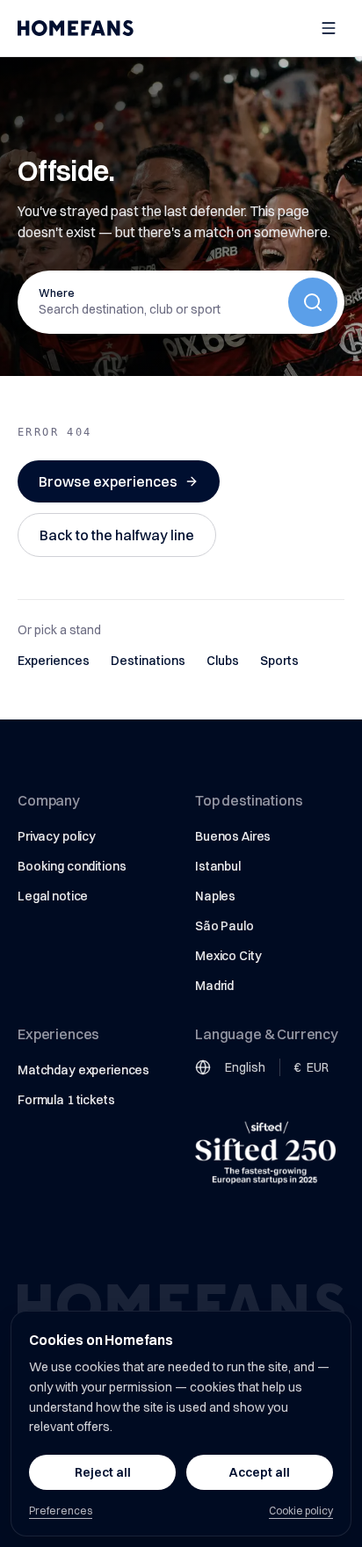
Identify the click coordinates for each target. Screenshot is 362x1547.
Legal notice (53, 896)
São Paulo (224, 926)
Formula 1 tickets (66, 1100)
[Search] (312, 302)
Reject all (103, 1472)
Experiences (54, 661)
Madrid (214, 986)
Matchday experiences (83, 1070)
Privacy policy (57, 836)
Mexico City (228, 956)
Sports (279, 661)
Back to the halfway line (117, 535)
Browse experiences (108, 481)
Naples (215, 896)
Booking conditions (72, 866)
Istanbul (218, 866)
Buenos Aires (233, 836)
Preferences (60, 1510)
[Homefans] (76, 28)
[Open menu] (328, 28)
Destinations (148, 661)
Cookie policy (301, 1510)
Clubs (222, 661)
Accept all (259, 1472)
